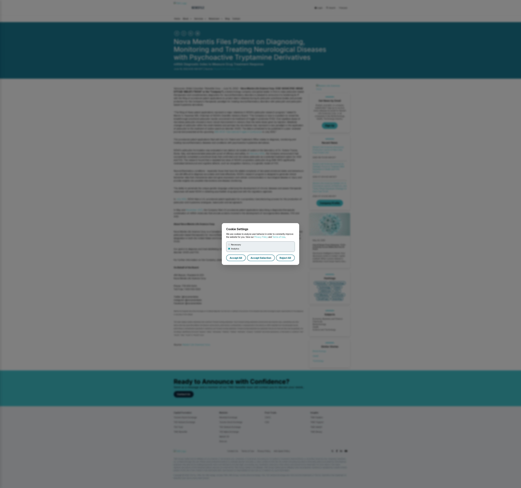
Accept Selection (261, 257)
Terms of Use (278, 237)
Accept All (236, 257)
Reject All (285, 257)
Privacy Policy (261, 237)
